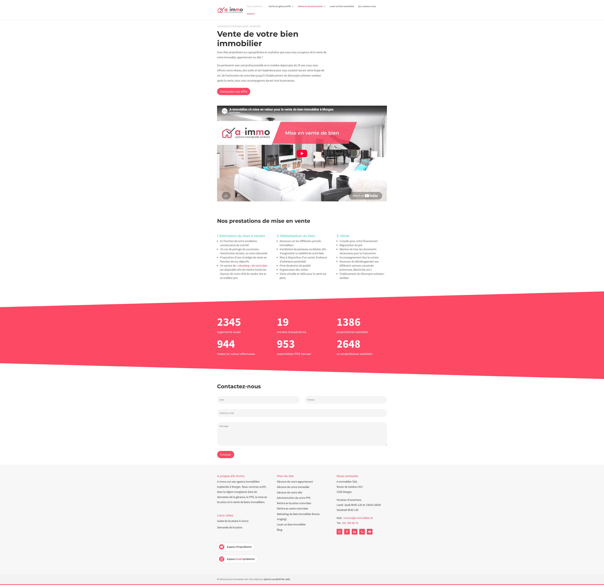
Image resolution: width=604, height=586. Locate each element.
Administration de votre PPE (294, 498)
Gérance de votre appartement (295, 481)
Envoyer (225, 454)
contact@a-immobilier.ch (358, 518)
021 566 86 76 (350, 523)
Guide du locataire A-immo (233, 521)
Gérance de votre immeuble (293, 487)
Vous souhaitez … (256, 6)
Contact (251, 14)
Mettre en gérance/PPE (280, 6)
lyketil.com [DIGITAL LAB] (277, 579)
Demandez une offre (233, 91)
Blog (279, 530)
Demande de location (229, 527)
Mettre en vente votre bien (292, 508)
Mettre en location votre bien (294, 503)
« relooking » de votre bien (251, 265)
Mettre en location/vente (310, 6)
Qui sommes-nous (367, 6)
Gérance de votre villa (289, 492)
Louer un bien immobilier (342, 6)
